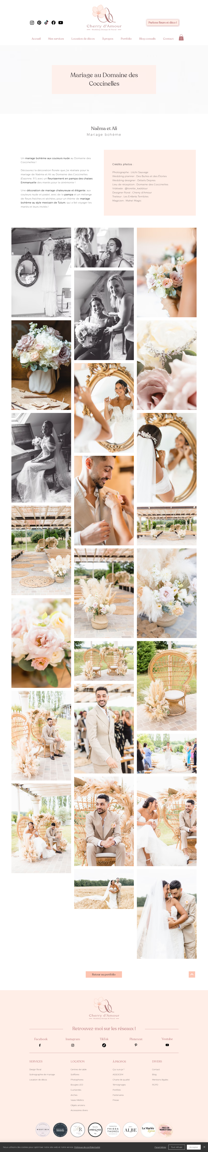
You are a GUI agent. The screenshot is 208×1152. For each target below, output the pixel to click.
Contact (156, 1069)
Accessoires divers (79, 1110)
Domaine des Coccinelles (152, 184)
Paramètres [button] (160, 1147)
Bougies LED (77, 1084)
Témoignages (119, 1084)
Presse (116, 1100)
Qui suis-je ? (118, 1069)
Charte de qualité (121, 1079)
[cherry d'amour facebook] (53, 22)
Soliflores (75, 1074)
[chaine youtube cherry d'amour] (60, 22)
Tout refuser (176, 1147)
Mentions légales (160, 1079)
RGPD (155, 1084)
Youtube (167, 1039)
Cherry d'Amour (142, 192)
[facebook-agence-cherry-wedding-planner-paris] (40, 1045)
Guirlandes (76, 1089)
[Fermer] (204, 1147)
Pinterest (136, 1039)
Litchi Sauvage (139, 172)
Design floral (35, 1069)
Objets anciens (78, 1105)
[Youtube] (167, 1045)
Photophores (77, 1079)
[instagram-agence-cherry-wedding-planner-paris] (73, 1045)
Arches (74, 1095)
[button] (57, 38)
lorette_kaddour (137, 188)
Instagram (73, 1039)
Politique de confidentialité (87, 1147)
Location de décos (38, 1079)
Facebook (41, 1039)
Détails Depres (146, 180)
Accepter (193, 1147)
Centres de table (78, 1069)
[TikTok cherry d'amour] (46, 22)
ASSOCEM (118, 1074)
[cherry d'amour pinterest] (39, 22)
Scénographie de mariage (42, 1074)
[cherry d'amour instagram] (32, 22)
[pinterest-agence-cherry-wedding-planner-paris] (136, 1045)
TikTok (104, 1039)
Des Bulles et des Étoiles (151, 176)
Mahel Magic (133, 200)
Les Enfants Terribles (135, 196)
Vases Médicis (77, 1100)
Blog (154, 1074)
